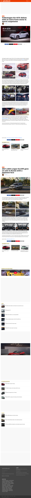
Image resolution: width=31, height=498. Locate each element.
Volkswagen (16, 137)
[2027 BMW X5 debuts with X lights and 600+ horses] (15, 148)
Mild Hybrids (12, 483)
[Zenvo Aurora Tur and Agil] (15, 249)
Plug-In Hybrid (8, 485)
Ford (9, 483)
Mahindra (3, 487)
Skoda (6, 487)
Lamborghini (3, 489)
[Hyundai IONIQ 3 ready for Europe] (6, 148)
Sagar (6, 23)
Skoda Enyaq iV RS (5, 118)
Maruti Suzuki (4, 484)
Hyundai (9, 482)
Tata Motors (8, 484)
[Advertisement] (15, 8)
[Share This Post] (13, 139)
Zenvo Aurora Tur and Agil (14, 250)
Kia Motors (10, 488)
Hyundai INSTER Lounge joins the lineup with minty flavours (24, 251)
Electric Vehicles (8, 137)
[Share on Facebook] (9, 139)
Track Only (3, 488)
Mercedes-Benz (8, 481)
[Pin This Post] (18, 139)
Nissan (9, 487)
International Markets (5, 480)
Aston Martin (10, 489)
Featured (12, 137)
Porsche (12, 482)
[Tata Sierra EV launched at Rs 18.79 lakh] (25, 148)
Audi (2, 483)
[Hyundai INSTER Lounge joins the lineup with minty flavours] (25, 249)
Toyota (11, 481)
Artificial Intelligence (5, 490)
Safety (7, 488)
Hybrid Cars (3, 482)
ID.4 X (19, 79)
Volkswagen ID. (20, 137)
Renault (3, 486)
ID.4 (23, 59)
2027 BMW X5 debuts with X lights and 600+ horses (15, 150)
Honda (12, 485)
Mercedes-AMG (4, 485)
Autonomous (7, 486)
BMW (6, 482)
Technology (10, 486)
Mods (11, 487)
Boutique (3, 491)
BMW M (7, 489)
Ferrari (6, 491)
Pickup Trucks (11, 490)
